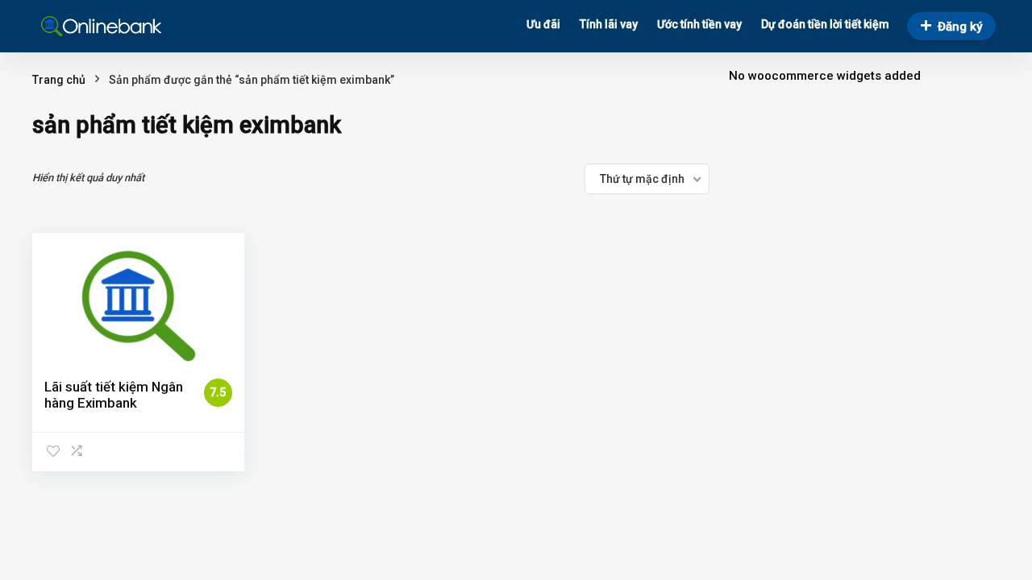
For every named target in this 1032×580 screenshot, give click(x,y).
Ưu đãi (543, 24)
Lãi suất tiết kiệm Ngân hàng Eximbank (113, 395)
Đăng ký (960, 26)
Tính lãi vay (609, 24)
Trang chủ (58, 79)
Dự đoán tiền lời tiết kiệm (825, 24)
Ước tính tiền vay (699, 24)
